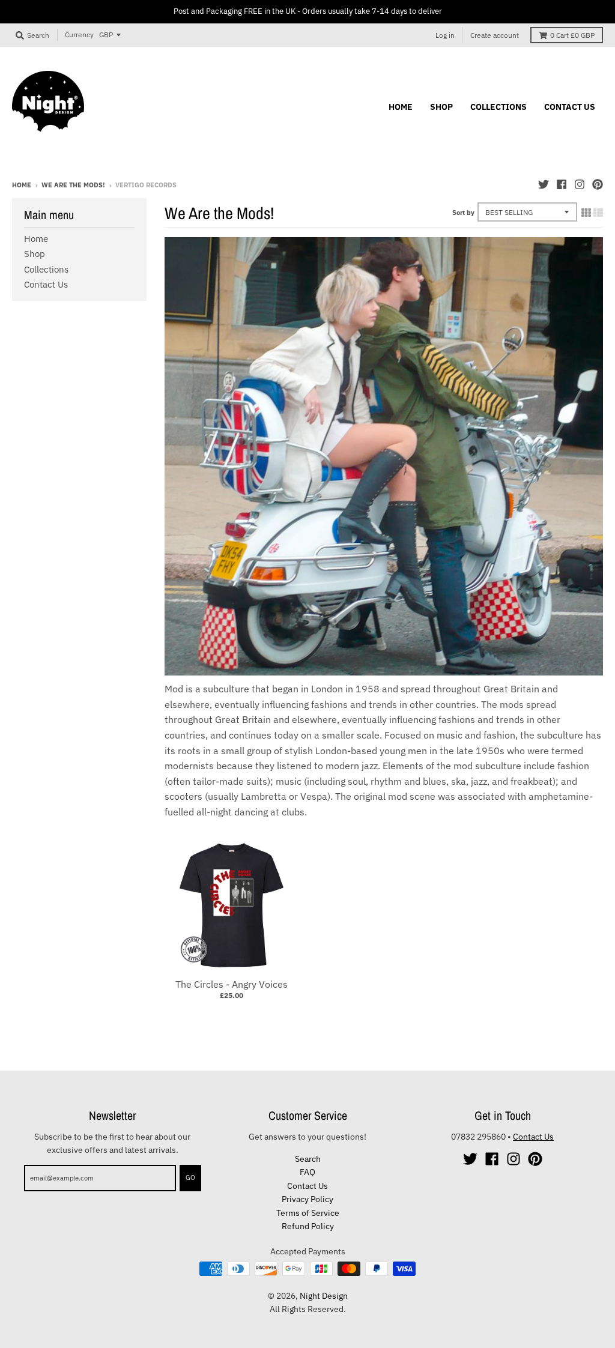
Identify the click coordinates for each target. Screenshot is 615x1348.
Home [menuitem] (401, 106)
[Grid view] (586, 212)
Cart (572, 35)
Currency (79, 34)
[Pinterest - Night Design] (597, 184)
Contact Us (46, 284)
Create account (494, 35)
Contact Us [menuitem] (569, 106)
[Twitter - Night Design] (543, 184)
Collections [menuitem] (498, 106)
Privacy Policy (307, 1199)
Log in (445, 35)
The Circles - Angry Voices (231, 984)
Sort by (463, 212)
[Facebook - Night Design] (561, 184)
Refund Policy (308, 1226)
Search (308, 1158)
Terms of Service (307, 1212)
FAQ (307, 1172)
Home (21, 185)
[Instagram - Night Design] (579, 184)
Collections (46, 269)
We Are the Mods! (73, 185)
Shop (34, 253)
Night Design (324, 1295)
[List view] (598, 212)
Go (190, 1177)
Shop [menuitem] (441, 106)
